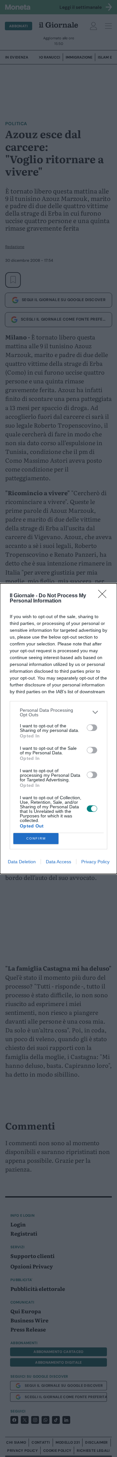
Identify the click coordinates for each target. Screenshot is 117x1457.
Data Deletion (22, 861)
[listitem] (58, 712)
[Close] (104, 596)
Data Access (58, 861)
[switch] (92, 727)
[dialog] (58, 728)
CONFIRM (36, 838)
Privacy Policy (95, 861)
